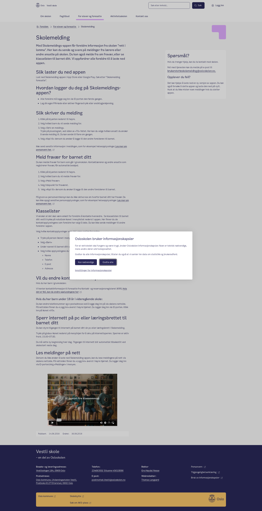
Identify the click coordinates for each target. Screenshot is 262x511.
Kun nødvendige (86, 262)
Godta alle (108, 262)
